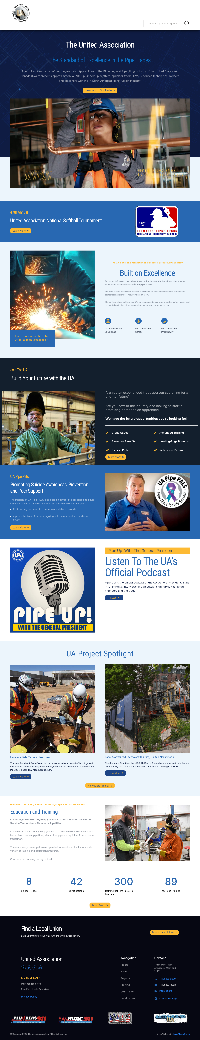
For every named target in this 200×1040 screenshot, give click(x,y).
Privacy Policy (29, 996)
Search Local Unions (163, 932)
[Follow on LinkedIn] (29, 967)
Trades (124, 965)
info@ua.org (165, 990)
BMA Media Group (181, 1034)
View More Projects (98, 785)
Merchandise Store (31, 983)
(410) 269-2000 (167, 978)
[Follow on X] (23, 967)
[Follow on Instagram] (40, 967)
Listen (113, 597)
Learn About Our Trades (98, 90)
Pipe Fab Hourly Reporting (35, 989)
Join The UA (127, 991)
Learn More (19, 230)
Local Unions (128, 998)
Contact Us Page (168, 998)
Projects (125, 978)
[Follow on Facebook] (35, 967)
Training (125, 985)
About (124, 971)
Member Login (30, 977)
